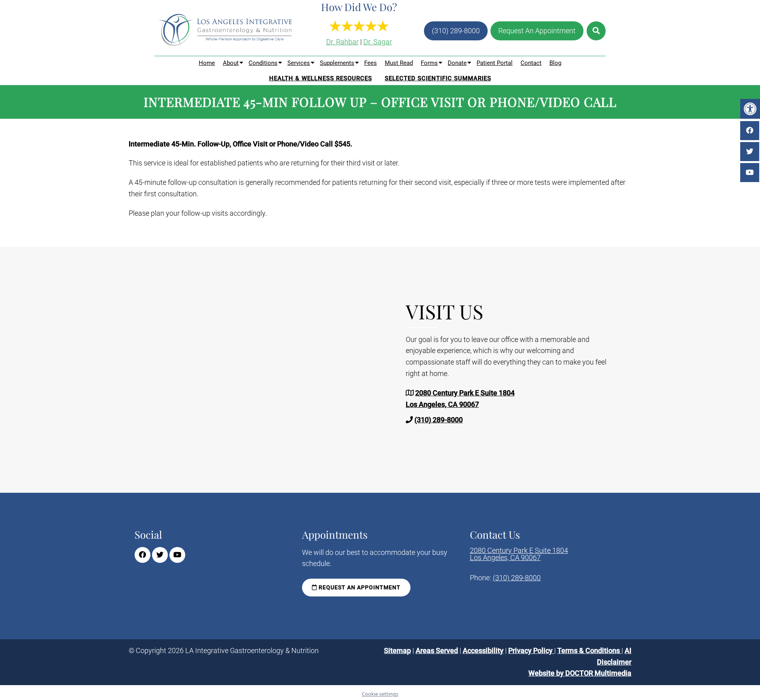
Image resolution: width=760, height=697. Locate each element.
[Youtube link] (177, 555)
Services (298, 62)
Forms (429, 62)
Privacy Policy (531, 650)
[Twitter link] (160, 555)
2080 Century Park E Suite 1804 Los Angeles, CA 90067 (519, 554)
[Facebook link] (142, 555)
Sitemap (397, 650)
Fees (370, 62)
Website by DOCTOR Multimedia (579, 673)
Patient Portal (495, 62)
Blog (555, 62)
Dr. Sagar (377, 42)
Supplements (337, 62)
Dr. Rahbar (342, 42)
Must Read (399, 62)
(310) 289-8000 (456, 31)
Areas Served (437, 650)
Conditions (263, 62)
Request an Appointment (359, 587)
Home (207, 62)
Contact (531, 62)
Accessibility (483, 650)
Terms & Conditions (589, 650)
